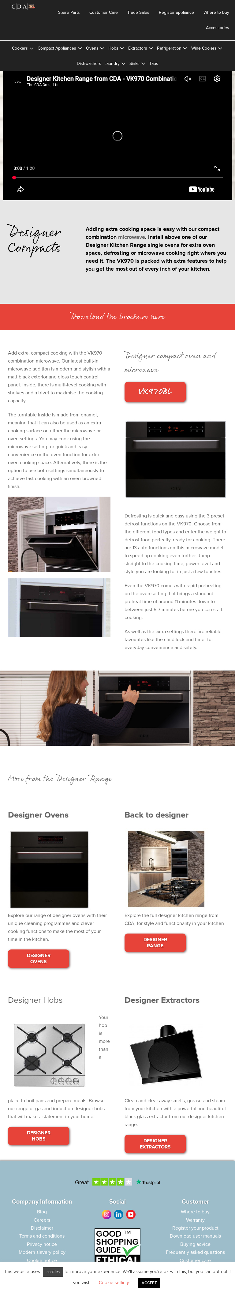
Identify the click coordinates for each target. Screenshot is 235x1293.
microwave (131, 237)
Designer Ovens (38, 815)
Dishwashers (89, 63)
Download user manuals (195, 1236)
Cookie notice (42, 1260)
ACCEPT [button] (149, 1282)
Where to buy (216, 12)
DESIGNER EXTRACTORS (155, 1144)
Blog (42, 1212)
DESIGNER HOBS (38, 1136)
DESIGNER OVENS (38, 959)
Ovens (92, 48)
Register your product (195, 1228)
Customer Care (103, 12)
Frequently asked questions (195, 1252)
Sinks (134, 63)
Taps (153, 63)
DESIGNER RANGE (155, 943)
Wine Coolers (204, 48)
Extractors (137, 48)
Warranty (195, 1220)
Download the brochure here (117, 316)
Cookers (20, 48)
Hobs (113, 48)
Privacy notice (42, 1244)
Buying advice (195, 1244)
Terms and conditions (42, 1236)
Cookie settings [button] (114, 1282)
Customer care (195, 1260)
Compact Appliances (57, 48)
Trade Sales (138, 12)
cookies (53, 1271)
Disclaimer (42, 1228)
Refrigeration (169, 48)
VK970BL (155, 391)
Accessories (217, 27)
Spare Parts (69, 12)
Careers (42, 1220)
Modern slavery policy (42, 1252)
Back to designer (156, 815)
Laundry (112, 63)
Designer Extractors (162, 1000)
